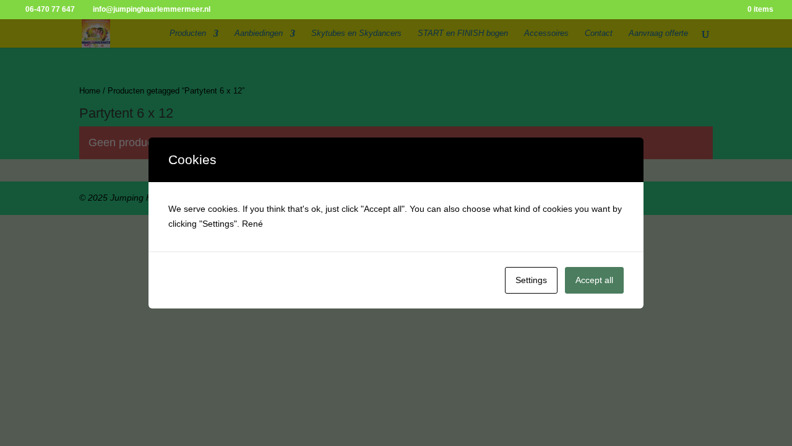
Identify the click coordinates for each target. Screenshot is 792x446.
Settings (531, 280)
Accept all (594, 280)
